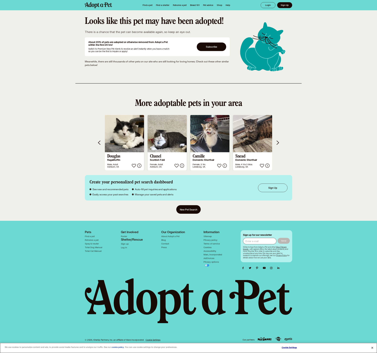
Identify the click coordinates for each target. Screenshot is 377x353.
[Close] (372, 347)
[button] (124, 142)
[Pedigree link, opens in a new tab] (278, 339)
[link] (180, 5)
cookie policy (117, 347)
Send (283, 240)
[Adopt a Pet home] (98, 5)
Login (268, 5)
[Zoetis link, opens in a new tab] (288, 339)
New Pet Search (188, 209)
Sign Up (285, 5)
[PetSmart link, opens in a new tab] (264, 339)
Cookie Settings (152, 340)
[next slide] (278, 142)
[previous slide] (99, 142)
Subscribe (211, 46)
